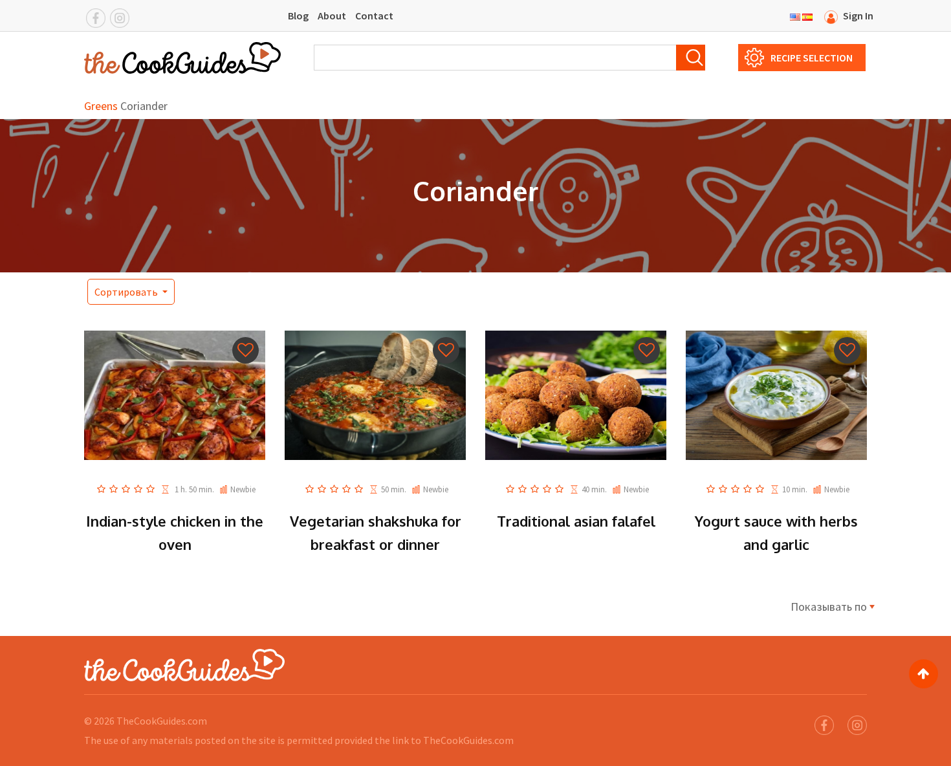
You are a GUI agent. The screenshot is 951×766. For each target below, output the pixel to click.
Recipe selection (812, 57)
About (332, 15)
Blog (298, 15)
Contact (374, 15)
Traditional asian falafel (576, 521)
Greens (101, 105)
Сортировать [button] (127, 291)
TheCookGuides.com (161, 720)
